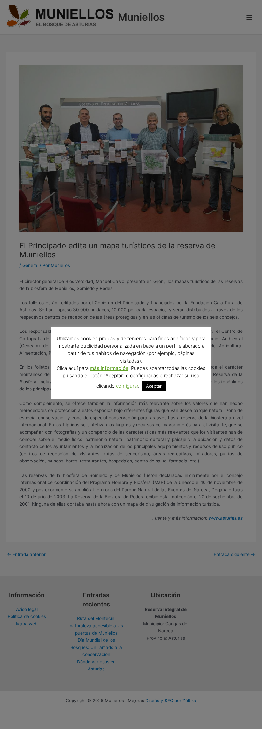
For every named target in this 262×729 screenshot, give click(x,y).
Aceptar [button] (154, 386)
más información (109, 368)
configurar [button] (127, 386)
